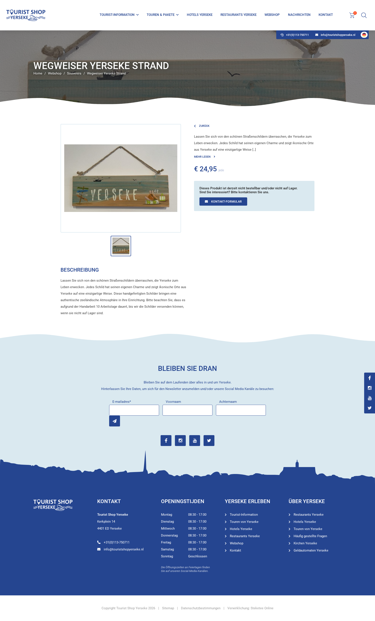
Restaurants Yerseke (238, 15)
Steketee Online (262, 608)
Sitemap (168, 608)
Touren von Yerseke (244, 522)
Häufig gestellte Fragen (310, 536)
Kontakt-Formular (226, 201)
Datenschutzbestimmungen (200, 608)
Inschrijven (114, 421)
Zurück (204, 125)
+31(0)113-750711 (297, 34)
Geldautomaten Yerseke (311, 550)
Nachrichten (299, 15)
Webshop (272, 15)
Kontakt (326, 15)
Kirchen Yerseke (305, 543)
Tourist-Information (117, 15)
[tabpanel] (187, 68)
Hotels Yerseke (199, 15)
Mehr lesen (202, 156)
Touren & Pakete (160, 15)
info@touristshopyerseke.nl (338, 34)
